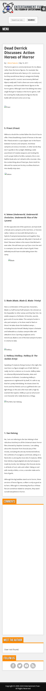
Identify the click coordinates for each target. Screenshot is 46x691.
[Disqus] (23, 537)
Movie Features (13, 63)
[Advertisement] (23, 38)
